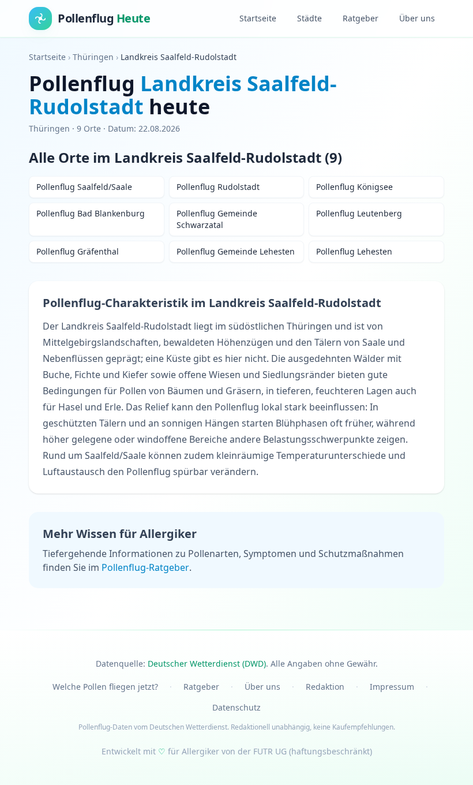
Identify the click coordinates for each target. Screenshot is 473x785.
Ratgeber (360, 18)
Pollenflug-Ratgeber (145, 567)
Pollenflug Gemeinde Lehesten (236, 251)
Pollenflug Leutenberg (359, 213)
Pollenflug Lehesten (354, 251)
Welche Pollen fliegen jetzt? (105, 686)
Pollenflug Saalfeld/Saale (84, 186)
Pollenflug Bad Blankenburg (90, 213)
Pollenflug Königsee (354, 186)
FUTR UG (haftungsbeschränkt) (312, 751)
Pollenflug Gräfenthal (77, 251)
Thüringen (93, 56)
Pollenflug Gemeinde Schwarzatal (217, 219)
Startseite (257, 18)
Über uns (417, 18)
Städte (309, 18)
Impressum (392, 686)
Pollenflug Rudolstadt (218, 186)
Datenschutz (236, 707)
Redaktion (325, 686)
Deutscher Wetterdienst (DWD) (207, 663)
